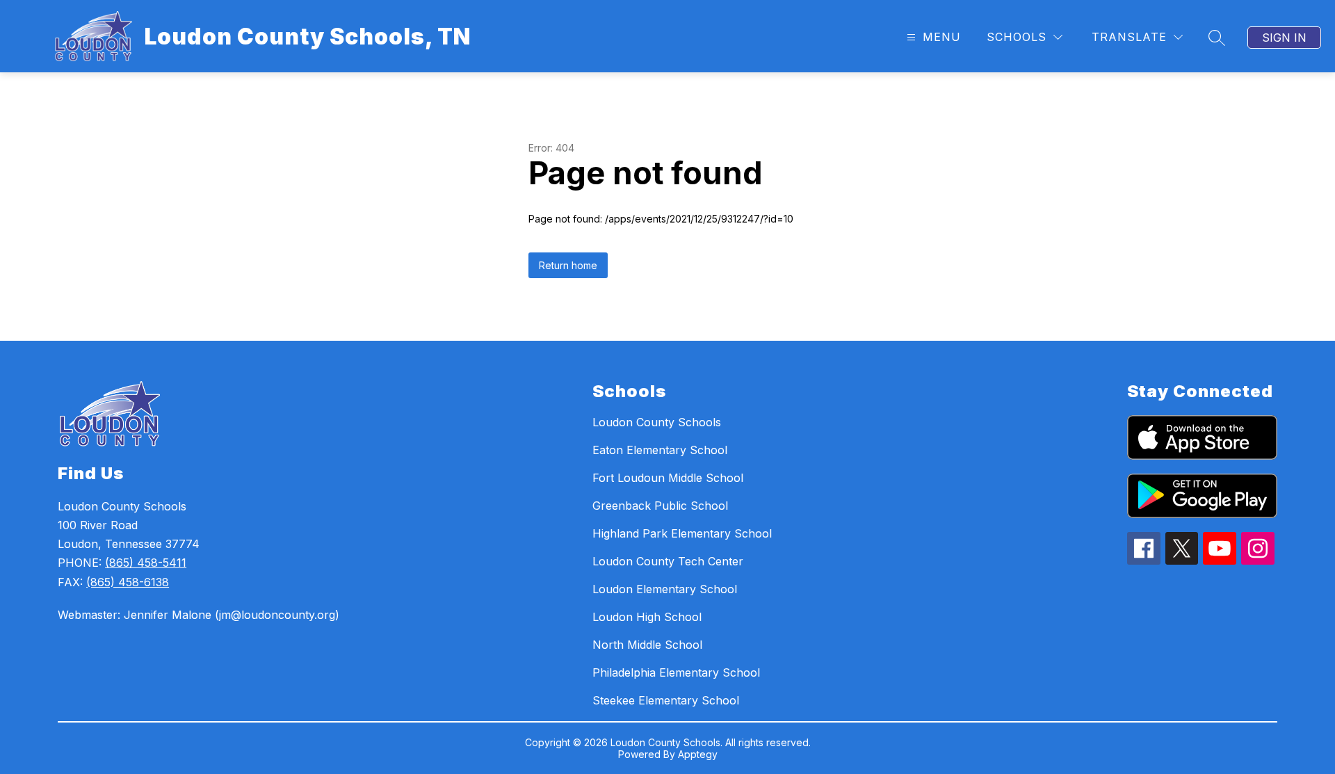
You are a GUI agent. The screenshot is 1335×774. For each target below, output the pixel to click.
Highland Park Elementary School (682, 533)
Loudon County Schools (656, 422)
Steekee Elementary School (665, 700)
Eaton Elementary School (659, 450)
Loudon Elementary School (664, 589)
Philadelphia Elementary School (676, 672)
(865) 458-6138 (127, 582)
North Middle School (647, 645)
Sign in (1284, 38)
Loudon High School (647, 617)
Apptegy (698, 754)
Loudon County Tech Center (667, 561)
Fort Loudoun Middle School (667, 478)
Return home (568, 265)
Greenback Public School (660, 506)
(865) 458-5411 (145, 563)
